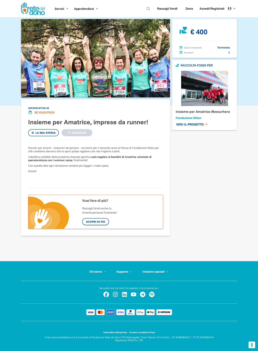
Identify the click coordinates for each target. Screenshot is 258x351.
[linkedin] (124, 294)
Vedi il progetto (190, 124)
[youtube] (133, 294)
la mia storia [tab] (45, 132)
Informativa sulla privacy (115, 332)
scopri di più (95, 221)
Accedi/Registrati (212, 9)
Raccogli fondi (167, 9)
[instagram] (115, 294)
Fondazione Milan (188, 118)
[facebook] (106, 294)
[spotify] (151, 294)
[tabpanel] (95, 161)
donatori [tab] (79, 132)
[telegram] (142, 294)
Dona (189, 9)
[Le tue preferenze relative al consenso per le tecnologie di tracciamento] (252, 345)
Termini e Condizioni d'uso (142, 332)
